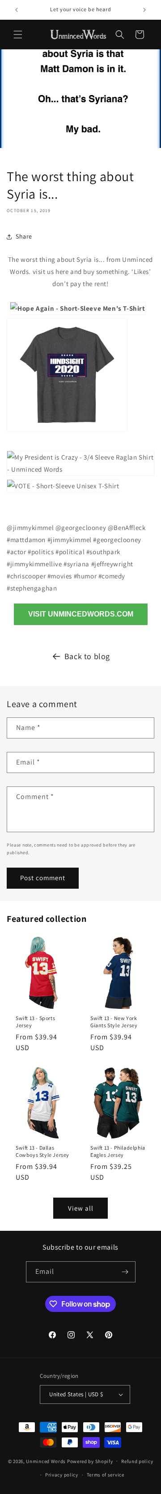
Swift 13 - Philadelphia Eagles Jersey (117, 1151)
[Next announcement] (144, 10)
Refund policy (137, 1461)
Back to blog (87, 656)
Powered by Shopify (90, 1461)
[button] (18, 34)
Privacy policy (61, 1475)
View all (80, 1208)
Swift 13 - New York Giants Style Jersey (113, 1022)
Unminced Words (46, 1461)
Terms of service (105, 1475)
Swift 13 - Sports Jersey (35, 1022)
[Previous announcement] (16, 10)
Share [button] (24, 236)
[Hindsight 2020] (67, 432)
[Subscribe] (125, 1271)
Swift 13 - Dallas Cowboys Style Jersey (42, 1151)
